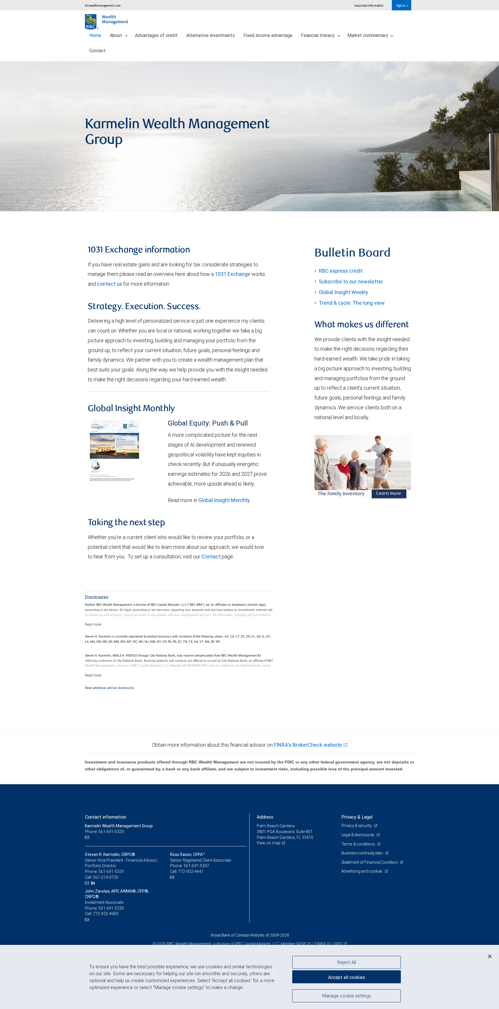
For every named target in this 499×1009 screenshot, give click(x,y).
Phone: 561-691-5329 (104, 831)
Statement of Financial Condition (370, 862)
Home (95, 35)
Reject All (346, 962)
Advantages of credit (156, 35)
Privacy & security (357, 825)
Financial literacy (318, 35)
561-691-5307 (196, 865)
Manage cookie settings (346, 995)
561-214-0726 (105, 877)
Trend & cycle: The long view (352, 303)
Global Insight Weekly (343, 292)
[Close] (489, 956)
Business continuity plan (362, 853)
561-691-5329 (111, 871)
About (116, 35)
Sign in (401, 5)
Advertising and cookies (362, 871)
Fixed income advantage (267, 35)
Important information (368, 5)
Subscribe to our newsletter (351, 281)
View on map (268, 843)
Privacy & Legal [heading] (357, 817)
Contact (97, 50)
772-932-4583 (105, 913)
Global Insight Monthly (224, 500)
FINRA (319, 943)
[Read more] (93, 624)
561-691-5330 (111, 908)
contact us (109, 283)
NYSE (301, 943)
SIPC (338, 943)
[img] (249, 136)
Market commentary (368, 35)
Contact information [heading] (105, 817)
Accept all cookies (346, 977)
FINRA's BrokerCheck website (308, 745)
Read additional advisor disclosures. (110, 688)
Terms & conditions (358, 844)
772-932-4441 (191, 871)
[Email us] (87, 837)
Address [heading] (265, 817)
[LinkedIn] (93, 883)
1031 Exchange (232, 274)
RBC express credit (341, 270)
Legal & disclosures (358, 834)
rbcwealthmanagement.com (103, 5)
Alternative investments (210, 35)
